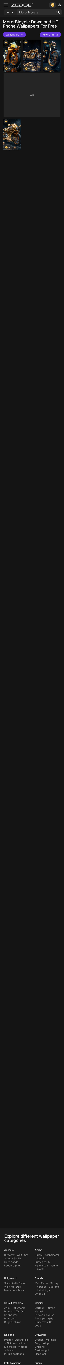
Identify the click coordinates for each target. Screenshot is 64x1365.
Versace (42, 1286)
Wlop (46, 1343)
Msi (37, 1283)
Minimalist (10, 1346)
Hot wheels (18, 1307)
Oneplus (40, 1293)
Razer (44, 1283)
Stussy (54, 1283)
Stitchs (51, 1307)
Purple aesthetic (14, 1353)
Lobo (38, 1325)
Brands (39, 1278)
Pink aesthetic (14, 1343)
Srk (6, 1283)
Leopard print (12, 1265)
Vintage (23, 1346)
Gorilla (17, 1258)
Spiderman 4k (43, 1321)
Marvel (39, 1311)
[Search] (58, 12)
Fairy (38, 1343)
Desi (18, 1286)
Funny (38, 1362)
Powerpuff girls (44, 1318)
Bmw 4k (9, 1311)
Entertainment (12, 1362)
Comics (39, 1302)
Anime (38, 1249)
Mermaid (51, 1339)
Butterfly (9, 1254)
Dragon (39, 1339)
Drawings (40, 1334)
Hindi (13, 1283)
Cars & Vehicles (13, 1302)
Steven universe (44, 1314)
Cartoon (39, 1307)
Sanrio (54, 1265)
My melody (41, 1265)
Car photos (11, 1314)
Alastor (41, 1268)
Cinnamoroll (52, 1254)
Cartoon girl (42, 1350)
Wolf (19, 1254)
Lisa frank (41, 1353)
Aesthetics (21, 1339)
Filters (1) (48, 34)
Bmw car (9, 1318)
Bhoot (22, 1283)
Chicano (40, 1346)
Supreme (54, 1286)
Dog (8, 1258)
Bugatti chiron (12, 1321)
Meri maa (9, 1290)
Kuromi (39, 1254)
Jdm (7, 1307)
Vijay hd (9, 1286)
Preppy (8, 1339)
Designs (9, 1334)
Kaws (9, 1350)
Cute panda (11, 1261)
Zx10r (19, 1311)
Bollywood (10, 1278)
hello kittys (43, 1290)
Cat (26, 1254)
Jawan (21, 1290)
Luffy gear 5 (42, 1261)
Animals (9, 1249)
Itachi (40, 1258)
